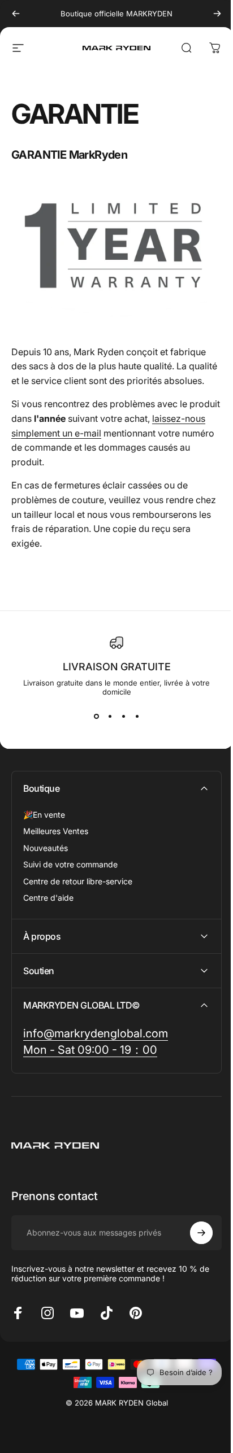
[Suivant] (217, 13)
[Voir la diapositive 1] (96, 716)
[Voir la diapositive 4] (137, 716)
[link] (95, 1043)
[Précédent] (15, 13)
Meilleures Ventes (55, 831)
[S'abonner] (193, 1242)
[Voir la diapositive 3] (123, 716)
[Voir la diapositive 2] (109, 716)
